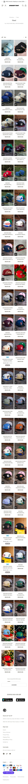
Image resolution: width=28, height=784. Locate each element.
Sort (5, 37)
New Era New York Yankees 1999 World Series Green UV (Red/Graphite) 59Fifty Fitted (20, 358)
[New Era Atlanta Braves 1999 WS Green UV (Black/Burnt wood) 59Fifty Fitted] (20, 608)
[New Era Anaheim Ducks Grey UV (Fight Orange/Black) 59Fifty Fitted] (20, 426)
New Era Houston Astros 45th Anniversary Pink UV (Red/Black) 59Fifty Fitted (7, 669)
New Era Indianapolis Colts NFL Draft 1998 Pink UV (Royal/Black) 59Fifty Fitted (7, 109)
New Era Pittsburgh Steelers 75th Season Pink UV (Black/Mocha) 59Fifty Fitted (7, 487)
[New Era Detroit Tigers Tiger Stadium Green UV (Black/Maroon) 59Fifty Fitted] (7, 526)
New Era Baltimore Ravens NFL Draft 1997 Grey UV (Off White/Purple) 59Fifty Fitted (8, 134)
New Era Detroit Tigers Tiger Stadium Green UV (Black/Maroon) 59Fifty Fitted (7, 538)
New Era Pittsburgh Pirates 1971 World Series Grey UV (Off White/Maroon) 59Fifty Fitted (20, 233)
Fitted (17, 17)
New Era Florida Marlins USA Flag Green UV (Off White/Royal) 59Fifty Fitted (7, 567)
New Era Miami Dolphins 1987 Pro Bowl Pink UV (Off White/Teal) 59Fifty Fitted (8, 462)
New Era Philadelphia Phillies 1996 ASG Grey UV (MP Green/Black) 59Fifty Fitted (20, 594)
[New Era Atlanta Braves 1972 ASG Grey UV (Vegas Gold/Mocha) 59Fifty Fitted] (7, 583)
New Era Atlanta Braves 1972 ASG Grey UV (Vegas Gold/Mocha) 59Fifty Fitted (7, 594)
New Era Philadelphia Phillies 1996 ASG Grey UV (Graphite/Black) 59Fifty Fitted (20, 412)
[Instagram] (3, 753)
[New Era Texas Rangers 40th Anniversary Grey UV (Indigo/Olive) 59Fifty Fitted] (20, 173)
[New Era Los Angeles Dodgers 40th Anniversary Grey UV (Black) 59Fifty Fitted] (20, 526)
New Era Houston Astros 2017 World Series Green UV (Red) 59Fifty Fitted (20, 283)
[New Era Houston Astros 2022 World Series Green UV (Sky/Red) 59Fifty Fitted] (7, 633)
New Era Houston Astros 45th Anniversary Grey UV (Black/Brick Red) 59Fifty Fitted (20, 258)
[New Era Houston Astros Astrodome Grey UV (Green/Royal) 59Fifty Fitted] (20, 633)
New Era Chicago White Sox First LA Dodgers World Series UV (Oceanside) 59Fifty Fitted (7, 258)
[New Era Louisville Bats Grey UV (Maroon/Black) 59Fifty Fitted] (20, 148)
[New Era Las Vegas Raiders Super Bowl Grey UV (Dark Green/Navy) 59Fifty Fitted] (7, 198)
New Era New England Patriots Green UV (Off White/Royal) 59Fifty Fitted (7, 233)
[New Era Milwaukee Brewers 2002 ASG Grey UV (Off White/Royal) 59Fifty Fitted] (7, 608)
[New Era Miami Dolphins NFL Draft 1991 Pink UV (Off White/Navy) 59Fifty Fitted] (20, 98)
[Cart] (25, 5)
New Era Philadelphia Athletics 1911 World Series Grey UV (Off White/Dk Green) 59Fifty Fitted (20, 565)
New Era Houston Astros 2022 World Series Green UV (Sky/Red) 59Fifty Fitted (7, 644)
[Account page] (5, 5)
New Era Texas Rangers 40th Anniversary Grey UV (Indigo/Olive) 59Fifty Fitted (20, 183)
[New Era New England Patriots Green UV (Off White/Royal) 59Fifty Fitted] (7, 223)
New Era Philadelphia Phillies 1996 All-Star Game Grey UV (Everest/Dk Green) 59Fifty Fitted (20, 512)
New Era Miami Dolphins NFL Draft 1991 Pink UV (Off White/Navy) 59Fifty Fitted (20, 109)
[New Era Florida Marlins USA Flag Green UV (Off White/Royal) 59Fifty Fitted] (7, 554)
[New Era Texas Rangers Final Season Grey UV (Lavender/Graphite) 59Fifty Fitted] (7, 501)
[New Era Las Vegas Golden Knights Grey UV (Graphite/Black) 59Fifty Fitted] (20, 658)
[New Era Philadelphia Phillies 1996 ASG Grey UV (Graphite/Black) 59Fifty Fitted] (20, 401)
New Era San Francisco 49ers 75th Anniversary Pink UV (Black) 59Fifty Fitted (20, 487)
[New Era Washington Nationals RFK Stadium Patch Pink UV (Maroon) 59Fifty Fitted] (7, 322)
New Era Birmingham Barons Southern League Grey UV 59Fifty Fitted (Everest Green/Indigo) (8, 59)
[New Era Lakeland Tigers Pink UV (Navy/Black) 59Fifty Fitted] (20, 322)
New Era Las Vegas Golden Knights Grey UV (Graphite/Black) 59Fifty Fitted (20, 669)
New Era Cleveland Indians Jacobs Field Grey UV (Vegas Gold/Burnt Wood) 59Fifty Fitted (7, 360)
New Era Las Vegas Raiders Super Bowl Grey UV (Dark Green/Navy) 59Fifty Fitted (7, 208)
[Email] (10, 753)
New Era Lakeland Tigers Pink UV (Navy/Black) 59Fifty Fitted (20, 333)
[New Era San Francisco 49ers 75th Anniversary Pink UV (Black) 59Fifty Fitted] (20, 476)
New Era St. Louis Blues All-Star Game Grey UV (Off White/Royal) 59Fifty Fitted (7, 387)
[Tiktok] (6, 753)
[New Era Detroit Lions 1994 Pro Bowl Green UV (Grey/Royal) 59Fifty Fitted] (20, 198)
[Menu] (2, 5)
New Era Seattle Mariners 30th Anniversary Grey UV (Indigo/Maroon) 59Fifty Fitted (7, 437)
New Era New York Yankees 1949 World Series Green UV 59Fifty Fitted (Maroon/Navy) (20, 84)
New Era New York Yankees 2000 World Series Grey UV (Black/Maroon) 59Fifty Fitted (20, 134)
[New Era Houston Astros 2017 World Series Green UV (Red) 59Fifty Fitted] (20, 272)
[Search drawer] (22, 5)
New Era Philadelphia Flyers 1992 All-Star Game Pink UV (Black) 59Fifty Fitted (20, 308)
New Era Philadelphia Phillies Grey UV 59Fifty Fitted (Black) (20, 59)
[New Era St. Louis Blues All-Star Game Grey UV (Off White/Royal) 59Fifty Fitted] (7, 376)
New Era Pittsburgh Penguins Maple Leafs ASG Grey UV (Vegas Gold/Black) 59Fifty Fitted (20, 387)
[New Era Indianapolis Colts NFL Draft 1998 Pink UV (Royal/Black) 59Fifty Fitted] (7, 98)
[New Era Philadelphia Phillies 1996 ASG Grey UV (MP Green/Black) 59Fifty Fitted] (20, 583)
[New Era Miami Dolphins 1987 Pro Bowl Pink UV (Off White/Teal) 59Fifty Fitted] (7, 451)
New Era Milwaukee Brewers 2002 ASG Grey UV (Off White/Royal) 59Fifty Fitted (7, 619)
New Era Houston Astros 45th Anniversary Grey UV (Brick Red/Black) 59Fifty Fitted (7, 283)
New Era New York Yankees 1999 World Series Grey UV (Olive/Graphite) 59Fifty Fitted (7, 412)
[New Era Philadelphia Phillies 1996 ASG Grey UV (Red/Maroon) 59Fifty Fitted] (7, 173)
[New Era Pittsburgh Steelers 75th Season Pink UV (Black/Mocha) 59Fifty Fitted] (7, 476)
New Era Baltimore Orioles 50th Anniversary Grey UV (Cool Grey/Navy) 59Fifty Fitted (8, 308)
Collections (11, 17)
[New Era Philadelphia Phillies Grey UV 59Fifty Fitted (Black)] (20, 48)
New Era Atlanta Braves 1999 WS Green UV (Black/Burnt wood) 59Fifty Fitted (20, 619)
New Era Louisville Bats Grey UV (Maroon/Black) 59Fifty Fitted (20, 159)
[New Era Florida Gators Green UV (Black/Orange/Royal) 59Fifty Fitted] (7, 148)
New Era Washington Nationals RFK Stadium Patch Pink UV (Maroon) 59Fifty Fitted (7, 333)
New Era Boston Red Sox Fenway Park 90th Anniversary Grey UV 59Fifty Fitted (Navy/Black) (7, 84)
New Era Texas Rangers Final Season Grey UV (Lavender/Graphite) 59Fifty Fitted (7, 512)
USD (11, 762)
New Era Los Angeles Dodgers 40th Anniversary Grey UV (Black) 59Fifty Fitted (20, 537)
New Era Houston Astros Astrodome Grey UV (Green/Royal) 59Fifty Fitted (20, 644)
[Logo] (14, 5)
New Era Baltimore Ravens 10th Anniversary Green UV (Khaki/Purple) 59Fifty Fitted (20, 462)
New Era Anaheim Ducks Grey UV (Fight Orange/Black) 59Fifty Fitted (20, 437)
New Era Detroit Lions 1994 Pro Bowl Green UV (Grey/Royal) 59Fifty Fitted (20, 208)
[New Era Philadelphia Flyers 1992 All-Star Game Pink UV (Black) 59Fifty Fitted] (20, 297)
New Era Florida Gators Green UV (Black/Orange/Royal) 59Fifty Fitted (8, 159)
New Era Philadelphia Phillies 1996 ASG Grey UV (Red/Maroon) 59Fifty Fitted (7, 183)
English (4, 762)
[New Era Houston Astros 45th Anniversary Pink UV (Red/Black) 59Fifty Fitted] (7, 658)
